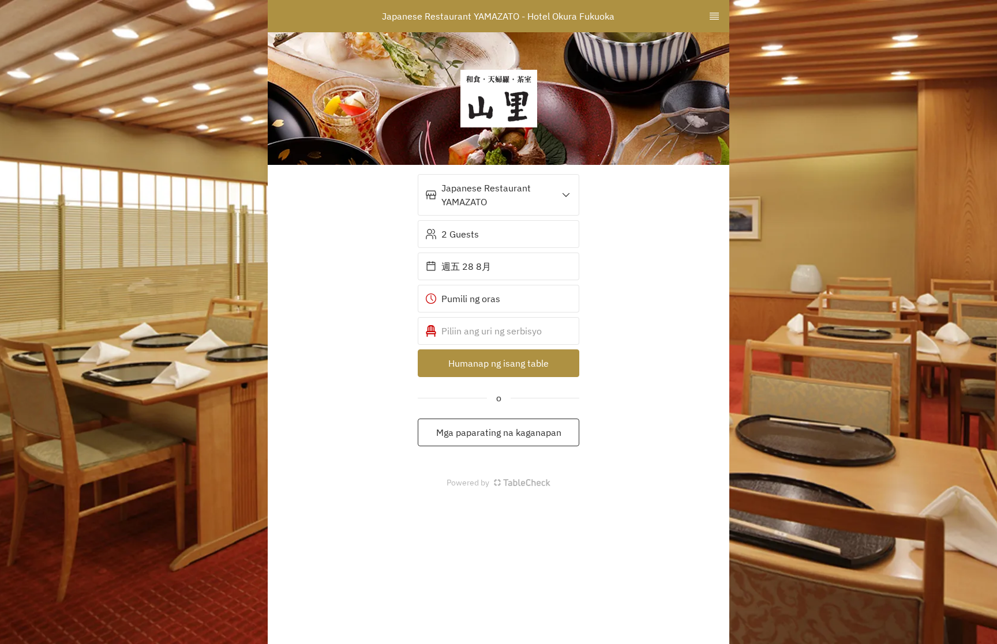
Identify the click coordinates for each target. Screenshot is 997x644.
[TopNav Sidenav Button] (714, 16)
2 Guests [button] (460, 234)
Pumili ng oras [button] (470, 298)
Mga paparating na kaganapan (498, 432)
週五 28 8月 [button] (466, 266)
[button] (498, 195)
